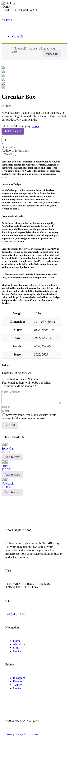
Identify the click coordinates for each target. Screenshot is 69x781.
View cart (52, 53)
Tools (35, 126)
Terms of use (31, 734)
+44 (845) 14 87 (15, 614)
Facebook (19, 681)
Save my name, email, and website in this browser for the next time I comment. (29, 416)
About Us (17, 36)
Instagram (19, 678)
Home (17, 640)
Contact (17, 651)
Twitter (17, 684)
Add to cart (13, 131)
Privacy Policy (14, 734)
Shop (16, 647)
